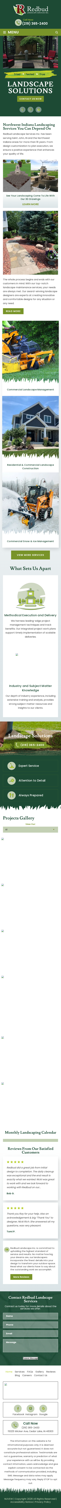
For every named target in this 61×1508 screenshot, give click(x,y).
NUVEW (8, 1499)
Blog (17, 1375)
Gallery (39, 1372)
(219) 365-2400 (35, 23)
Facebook (18, 1414)
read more (13, 311)
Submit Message (30, 1358)
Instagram (30, 110)
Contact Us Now (30, 98)
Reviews (51, 1372)
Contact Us (40, 1375)
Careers (27, 1375)
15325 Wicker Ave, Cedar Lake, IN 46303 (30, 1431)
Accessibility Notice (21, 1502)
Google (38, 110)
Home (8, 1372)
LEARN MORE (30, 204)
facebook (22, 110)
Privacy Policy (43, 1502)
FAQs (30, 1372)
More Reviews (21, 1276)
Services (20, 1372)
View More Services (30, 555)
